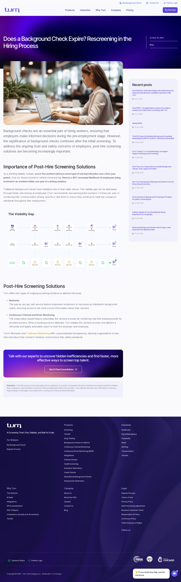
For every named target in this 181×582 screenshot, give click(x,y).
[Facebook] (127, 535)
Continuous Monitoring (38, 333)
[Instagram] (132, 535)
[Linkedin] (122, 535)
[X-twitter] (137, 535)
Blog (151, 45)
